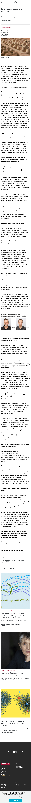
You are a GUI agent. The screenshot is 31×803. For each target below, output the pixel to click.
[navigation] (7, 769)
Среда (3, 774)
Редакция (18, 766)
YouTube (3, 787)
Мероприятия (19, 767)
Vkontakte (3, 785)
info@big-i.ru (19, 785)
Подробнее (22, 797)
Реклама (18, 764)
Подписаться (5, 763)
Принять (15, 800)
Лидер (3, 768)
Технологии (4, 772)
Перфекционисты (6, 775)
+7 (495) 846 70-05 (21, 784)
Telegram (3, 784)
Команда (3, 771)
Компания (3, 769)
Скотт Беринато (5, 34)
